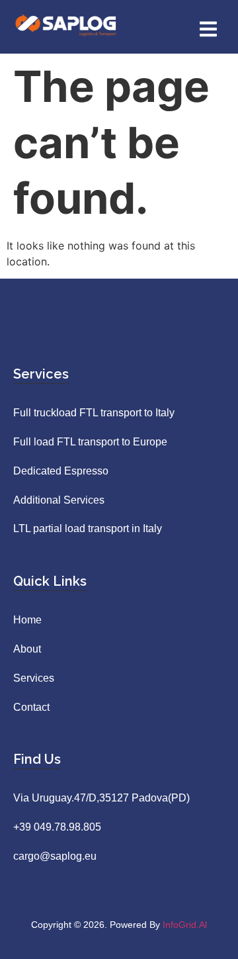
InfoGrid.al (185, 924)
